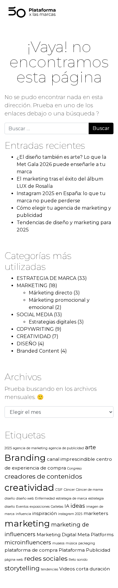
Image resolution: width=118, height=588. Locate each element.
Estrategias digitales (52, 322)
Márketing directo (50, 293)
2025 (8, 448)
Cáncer (69, 490)
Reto (72, 560)
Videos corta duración (84, 569)
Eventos (22, 507)
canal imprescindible (71, 459)
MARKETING (32, 285)
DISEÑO (27, 344)
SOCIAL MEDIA (35, 314)
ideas (77, 505)
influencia (23, 514)
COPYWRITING (35, 329)
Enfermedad (45, 498)
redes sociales (45, 558)
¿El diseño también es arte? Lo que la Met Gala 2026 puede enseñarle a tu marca (61, 164)
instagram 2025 (70, 514)
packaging (86, 543)
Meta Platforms (95, 534)
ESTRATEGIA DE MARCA (46, 278)
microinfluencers (28, 542)
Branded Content (38, 351)
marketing (27, 523)
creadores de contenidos (43, 476)
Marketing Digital (56, 534)
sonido (82, 560)
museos (58, 543)
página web (14, 560)
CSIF (59, 490)
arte (90, 447)
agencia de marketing (30, 448)
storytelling (22, 568)
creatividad (29, 487)
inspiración (44, 513)
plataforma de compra (31, 550)
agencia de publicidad (66, 448)
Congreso (74, 468)
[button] (96, 12)
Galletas (57, 507)
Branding (25, 458)
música (71, 543)
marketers (96, 513)
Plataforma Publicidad (84, 550)
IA (66, 506)
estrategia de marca (71, 498)
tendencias (49, 569)
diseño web (25, 498)
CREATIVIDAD (34, 336)
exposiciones (40, 507)
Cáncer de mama (89, 490)
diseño (10, 498)
